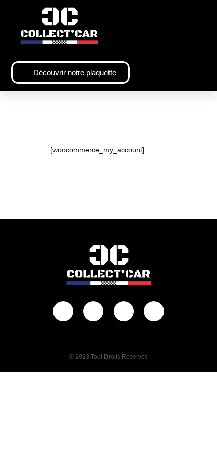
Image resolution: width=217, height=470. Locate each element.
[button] (199, 26)
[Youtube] (124, 311)
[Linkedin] (154, 311)
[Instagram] (93, 311)
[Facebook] (63, 311)
